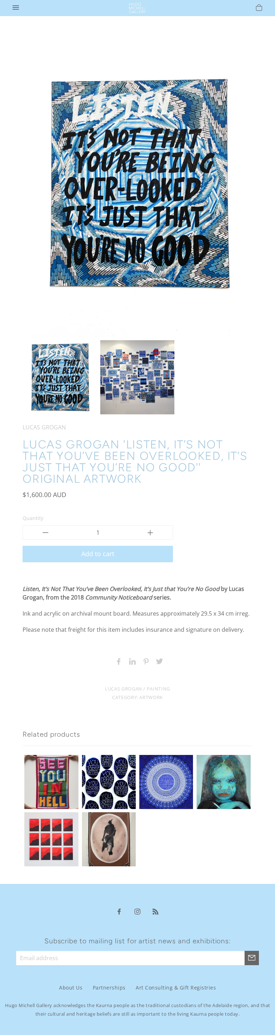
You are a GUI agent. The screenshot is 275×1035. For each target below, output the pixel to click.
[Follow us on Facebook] (119, 911)
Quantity (33, 518)
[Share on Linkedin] (130, 660)
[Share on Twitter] (158, 660)
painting (158, 688)
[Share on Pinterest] (144, 660)
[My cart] (259, 8)
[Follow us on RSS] (156, 911)
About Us (70, 987)
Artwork (151, 697)
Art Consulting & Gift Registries (176, 987)
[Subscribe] (252, 958)
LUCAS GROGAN (44, 427)
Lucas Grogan (123, 688)
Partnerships (109, 987)
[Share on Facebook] (117, 660)
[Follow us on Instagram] (137, 911)
